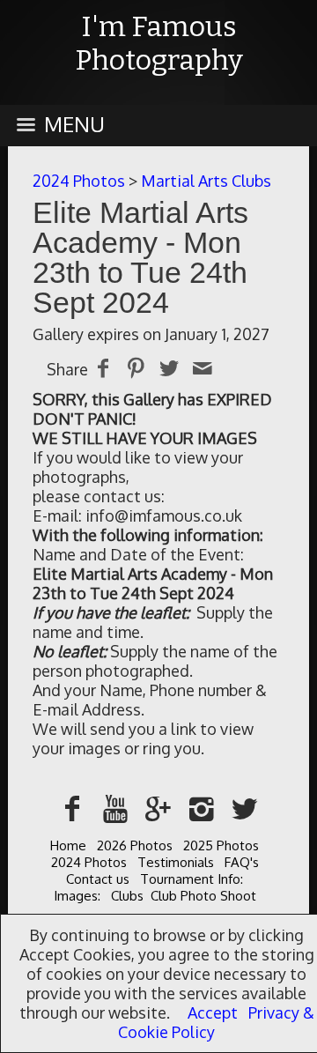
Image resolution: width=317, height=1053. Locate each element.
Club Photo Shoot (203, 895)
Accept (213, 1012)
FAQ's (242, 862)
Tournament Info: (191, 879)
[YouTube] (116, 808)
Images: (77, 895)
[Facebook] (72, 808)
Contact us (97, 879)
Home (68, 845)
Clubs (127, 895)
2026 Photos (135, 845)
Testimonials (175, 862)
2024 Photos (79, 180)
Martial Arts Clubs (206, 180)
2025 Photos (221, 845)
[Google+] (159, 808)
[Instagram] (201, 808)
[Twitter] (244, 808)
